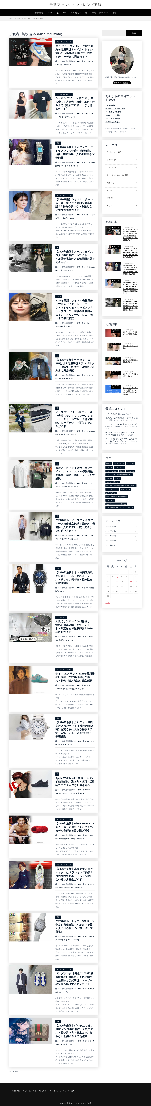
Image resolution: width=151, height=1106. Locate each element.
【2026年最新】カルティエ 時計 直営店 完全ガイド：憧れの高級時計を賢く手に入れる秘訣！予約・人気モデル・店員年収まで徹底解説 (74, 729)
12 (117, 581)
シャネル (72, 117)
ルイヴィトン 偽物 (112, 118)
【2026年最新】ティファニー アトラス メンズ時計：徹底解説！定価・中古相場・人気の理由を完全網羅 (130, 270)
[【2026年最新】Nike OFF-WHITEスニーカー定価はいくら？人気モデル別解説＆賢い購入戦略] (30, 830)
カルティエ (68, 744)
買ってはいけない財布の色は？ (116, 496)
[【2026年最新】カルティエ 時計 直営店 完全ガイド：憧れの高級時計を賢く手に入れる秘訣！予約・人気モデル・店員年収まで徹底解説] (30, 727)
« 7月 (107, 603)
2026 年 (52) (110, 526)
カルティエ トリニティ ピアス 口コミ (130, 375)
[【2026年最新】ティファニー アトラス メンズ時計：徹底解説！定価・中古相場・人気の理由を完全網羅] (30, 152)
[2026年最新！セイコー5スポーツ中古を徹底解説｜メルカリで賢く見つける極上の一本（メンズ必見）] (30, 927)
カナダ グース (68, 379)
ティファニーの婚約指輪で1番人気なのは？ (121, 485)
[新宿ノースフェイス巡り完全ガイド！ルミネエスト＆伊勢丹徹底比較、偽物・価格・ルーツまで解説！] (30, 474)
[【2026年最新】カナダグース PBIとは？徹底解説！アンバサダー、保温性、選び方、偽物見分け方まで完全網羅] (30, 366)
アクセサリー (76, 13)
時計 (64, 13)
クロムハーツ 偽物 (112, 115)
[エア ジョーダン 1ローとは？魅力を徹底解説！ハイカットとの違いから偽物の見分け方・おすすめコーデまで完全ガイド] (30, 52)
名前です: (109, 77)
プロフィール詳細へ (122, 83)
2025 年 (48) (110, 531)
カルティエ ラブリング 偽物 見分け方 (130, 361)
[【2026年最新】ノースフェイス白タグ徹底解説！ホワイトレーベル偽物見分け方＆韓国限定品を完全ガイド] (30, 258)
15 (131, 581)
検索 (134, 33)
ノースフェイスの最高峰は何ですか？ (119, 475)
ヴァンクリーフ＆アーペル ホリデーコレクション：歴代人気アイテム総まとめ (130, 391)
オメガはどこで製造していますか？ (119, 418)
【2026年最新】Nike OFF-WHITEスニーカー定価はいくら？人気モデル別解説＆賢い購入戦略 (74, 827)
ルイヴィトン (125, 489)
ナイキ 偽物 (110, 105)
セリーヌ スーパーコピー (115, 109)
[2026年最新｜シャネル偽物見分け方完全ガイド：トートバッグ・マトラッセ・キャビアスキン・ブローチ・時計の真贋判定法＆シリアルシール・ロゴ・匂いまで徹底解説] (30, 307)
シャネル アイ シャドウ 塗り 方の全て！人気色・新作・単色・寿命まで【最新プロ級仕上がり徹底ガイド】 (130, 253)
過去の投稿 (13, 1072)
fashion (117, 478)
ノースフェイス (68, 270)
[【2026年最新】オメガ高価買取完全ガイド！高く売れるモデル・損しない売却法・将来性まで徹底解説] (30, 578)
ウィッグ (111, 160)
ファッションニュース (100, 13)
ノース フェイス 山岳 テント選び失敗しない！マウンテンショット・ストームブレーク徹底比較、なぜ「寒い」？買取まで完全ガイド (74, 419)
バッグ (50, 13)
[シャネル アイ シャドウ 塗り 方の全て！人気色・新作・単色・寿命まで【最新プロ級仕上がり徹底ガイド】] (30, 104)
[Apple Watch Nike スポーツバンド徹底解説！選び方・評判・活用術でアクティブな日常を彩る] (30, 784)
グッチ (70, 1044)
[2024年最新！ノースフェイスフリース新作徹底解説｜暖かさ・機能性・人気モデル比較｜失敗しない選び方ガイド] (30, 526)
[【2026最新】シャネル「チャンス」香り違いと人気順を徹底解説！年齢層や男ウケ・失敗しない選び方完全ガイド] (30, 205)
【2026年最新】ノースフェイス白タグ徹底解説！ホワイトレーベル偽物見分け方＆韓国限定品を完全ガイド (130, 306)
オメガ (62, 591)
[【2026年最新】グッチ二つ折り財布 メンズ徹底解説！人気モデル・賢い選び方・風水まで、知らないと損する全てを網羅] (30, 1030)
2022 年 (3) (110, 545)
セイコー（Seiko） (73, 940)
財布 (114, 13)
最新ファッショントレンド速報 (75, 5)
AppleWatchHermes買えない (116, 504)
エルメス (109, 467)
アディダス (110, 500)
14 (126, 581)
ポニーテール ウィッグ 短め (130, 347)
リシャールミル (111, 471)
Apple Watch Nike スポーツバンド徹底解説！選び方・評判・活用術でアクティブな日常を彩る (75, 782)
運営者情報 (39, 13)
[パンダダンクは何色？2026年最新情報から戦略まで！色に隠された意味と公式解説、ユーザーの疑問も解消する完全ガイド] (30, 979)
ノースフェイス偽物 (113, 112)
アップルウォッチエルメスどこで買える (119, 507)
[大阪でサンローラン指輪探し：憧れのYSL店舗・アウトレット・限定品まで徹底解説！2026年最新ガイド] (30, 627)
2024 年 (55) (110, 536)
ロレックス (130, 464)
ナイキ (68, 65)
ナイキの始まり (111, 414)
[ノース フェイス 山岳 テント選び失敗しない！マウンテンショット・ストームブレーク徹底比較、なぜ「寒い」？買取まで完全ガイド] (30, 418)
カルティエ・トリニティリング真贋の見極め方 (130, 334)
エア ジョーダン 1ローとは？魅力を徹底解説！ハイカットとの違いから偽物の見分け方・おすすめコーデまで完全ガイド (130, 235)
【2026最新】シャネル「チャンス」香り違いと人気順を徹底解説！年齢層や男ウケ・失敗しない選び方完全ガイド (130, 288)
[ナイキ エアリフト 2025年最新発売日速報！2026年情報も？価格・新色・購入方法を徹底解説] (30, 680)
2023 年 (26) (110, 540)
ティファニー (75, 166)
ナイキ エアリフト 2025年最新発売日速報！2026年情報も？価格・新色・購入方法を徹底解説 (75, 677)
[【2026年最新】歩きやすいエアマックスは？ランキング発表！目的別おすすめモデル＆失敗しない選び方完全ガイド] (30, 875)
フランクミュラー (112, 489)
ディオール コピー (112, 122)
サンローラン (68, 640)
